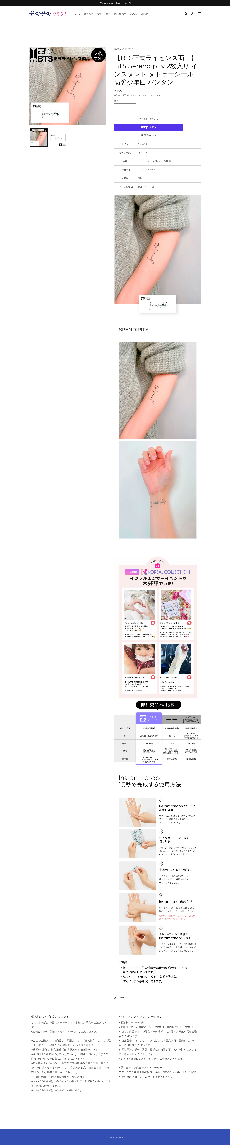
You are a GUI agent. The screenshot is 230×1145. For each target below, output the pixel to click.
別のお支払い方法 (148, 135)
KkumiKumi (118, 1137)
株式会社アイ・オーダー (148, 1067)
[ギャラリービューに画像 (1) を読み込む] (38, 137)
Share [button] (121, 997)
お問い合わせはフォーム (133, 1076)
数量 (116, 101)
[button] (185, 13)
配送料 (126, 95)
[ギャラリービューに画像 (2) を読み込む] (58, 137)
